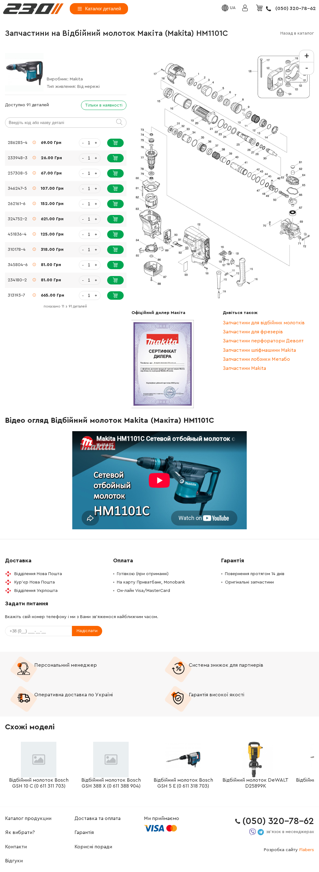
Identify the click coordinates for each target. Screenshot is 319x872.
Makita (76, 79)
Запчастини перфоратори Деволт (263, 340)
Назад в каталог (297, 33)
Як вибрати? (20, 832)
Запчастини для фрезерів (253, 331)
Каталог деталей (103, 8)
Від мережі (88, 86)
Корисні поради (93, 846)
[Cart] (260, 8)
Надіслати (87, 631)
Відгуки (14, 860)
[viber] (252, 832)
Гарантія (84, 832)
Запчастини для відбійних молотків (264, 322)
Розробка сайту (289, 850)
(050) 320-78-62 (295, 8)
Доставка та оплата (97, 818)
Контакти (16, 846)
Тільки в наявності (103, 105)
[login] (33, 8)
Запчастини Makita (244, 368)
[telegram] (261, 832)
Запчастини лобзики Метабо (256, 359)
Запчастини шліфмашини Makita (259, 350)
